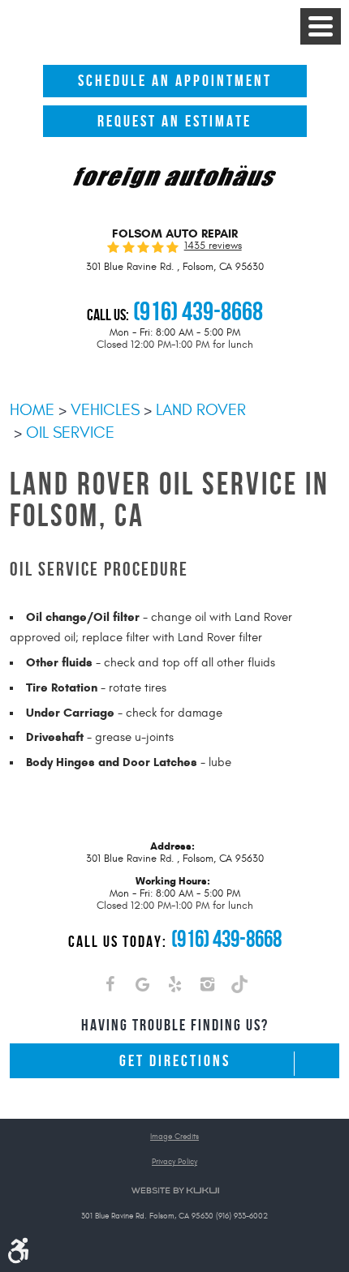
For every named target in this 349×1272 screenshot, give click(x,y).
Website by (175, 1190)
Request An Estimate (174, 121)
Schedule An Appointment (175, 80)
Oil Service (70, 432)
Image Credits (174, 1137)
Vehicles (105, 409)
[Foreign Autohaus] (174, 178)
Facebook (109, 987)
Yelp (174, 987)
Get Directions (175, 1060)
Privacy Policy (174, 1162)
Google (142, 987)
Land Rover (201, 409)
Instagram (207, 987)
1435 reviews (213, 246)
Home (32, 409)
